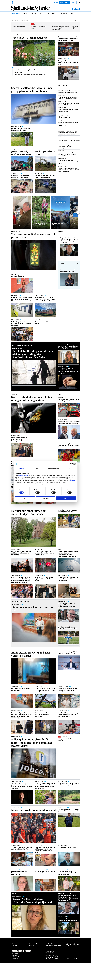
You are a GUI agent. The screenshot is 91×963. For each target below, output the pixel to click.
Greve (34, 24)
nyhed (65, 101)
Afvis (25, 498)
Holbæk (60, 95)
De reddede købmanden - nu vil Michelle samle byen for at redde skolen (21, 872)
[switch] (37, 492)
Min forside (26, 13)
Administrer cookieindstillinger (53, 945)
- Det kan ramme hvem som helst (21, 785)
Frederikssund (14, 272)
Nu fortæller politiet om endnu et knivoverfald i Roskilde (68, 104)
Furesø (13, 295)
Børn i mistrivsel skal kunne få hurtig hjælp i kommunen (68, 347)
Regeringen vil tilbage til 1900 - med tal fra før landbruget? (68, 652)
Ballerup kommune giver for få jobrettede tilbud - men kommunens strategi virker (32, 743)
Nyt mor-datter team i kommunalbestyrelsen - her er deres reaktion (69, 872)
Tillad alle (66, 498)
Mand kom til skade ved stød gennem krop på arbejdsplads (67, 91)
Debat (53, 13)
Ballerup (37, 173)
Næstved (13, 173)
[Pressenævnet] (52, 956)
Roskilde (60, 101)
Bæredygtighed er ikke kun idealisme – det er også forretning (67, 690)
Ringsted (14, 34)
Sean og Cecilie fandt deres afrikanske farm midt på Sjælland (32, 900)
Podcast (20, 348)
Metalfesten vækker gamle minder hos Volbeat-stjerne (20, 176)
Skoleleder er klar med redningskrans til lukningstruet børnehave (20, 439)
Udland (60, 158)
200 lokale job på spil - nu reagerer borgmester (19, 275)
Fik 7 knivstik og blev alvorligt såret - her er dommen (45, 176)
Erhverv (48, 13)
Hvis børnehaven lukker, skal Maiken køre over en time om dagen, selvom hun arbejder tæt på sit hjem (45, 785)
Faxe (59, 150)
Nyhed (19, 34)
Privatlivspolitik (49, 943)
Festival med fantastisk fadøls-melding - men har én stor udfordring (21, 553)
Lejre (59, 507)
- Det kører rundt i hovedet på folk (45, 299)
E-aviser (56, 2)
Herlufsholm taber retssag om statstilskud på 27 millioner (28, 512)
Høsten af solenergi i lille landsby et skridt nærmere (67, 919)
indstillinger (71, 480)
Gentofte (60, 107)
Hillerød (37, 459)
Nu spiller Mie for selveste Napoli (68, 628)
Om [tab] (69, 468)
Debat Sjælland (69, 235)
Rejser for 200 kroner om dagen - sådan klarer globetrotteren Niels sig (66, 605)
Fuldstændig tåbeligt (21, 848)
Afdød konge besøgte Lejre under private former (67, 511)
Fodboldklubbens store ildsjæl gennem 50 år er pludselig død (67, 98)
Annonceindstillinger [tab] (53, 468)
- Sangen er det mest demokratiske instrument (68, 132)
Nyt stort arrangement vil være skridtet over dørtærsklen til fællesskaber (68, 154)
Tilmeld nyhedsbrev (34, 943)
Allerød (60, 34)
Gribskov (14, 604)
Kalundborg (61, 129)
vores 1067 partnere (23, 475)
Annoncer (14, 945)
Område (34, 13)
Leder (67, 267)
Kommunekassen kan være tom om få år (33, 608)
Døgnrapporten (22, 24)
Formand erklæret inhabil (67, 847)
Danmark (60, 397)
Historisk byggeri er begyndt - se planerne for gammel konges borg (45, 152)
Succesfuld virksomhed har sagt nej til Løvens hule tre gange (44, 579)
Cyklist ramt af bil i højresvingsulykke (64, 116)
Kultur (18, 173)
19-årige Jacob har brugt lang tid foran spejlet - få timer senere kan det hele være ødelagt (45, 849)
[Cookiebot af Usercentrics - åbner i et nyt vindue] (69, 464)
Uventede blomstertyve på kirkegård (25, 70)
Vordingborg (38, 869)
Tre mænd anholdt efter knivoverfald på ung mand (33, 235)
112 (17, 85)
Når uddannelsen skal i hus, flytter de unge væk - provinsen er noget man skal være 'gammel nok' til (68, 897)
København (61, 143)
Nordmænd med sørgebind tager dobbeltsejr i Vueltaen (68, 400)
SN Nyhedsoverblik (16, 13)
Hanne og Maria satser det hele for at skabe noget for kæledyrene (69, 579)
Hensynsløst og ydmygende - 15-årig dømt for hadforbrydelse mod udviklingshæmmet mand (68, 553)
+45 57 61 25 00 (20, 958)
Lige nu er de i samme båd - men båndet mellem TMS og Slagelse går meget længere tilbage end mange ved (20, 579)
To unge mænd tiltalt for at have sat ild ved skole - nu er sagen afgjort (44, 553)
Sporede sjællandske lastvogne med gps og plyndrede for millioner (32, 89)
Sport (72, 13)
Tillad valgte (45, 498)
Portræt (20, 896)
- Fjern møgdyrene (29, 37)
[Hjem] (12, 2)
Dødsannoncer (64, 13)
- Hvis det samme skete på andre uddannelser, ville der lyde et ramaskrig (21, 715)
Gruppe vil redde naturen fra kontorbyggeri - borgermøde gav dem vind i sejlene (68, 38)
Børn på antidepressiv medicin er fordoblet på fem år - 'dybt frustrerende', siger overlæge (68, 370)
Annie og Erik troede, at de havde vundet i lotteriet (68, 110)
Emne (41, 13)
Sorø (59, 120)
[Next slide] (78, 212)
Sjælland (56, 24)
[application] (22, 212)
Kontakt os (31, 945)
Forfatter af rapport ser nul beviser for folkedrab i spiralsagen (67, 146)
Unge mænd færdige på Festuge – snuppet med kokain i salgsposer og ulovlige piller (21, 152)
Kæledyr (19, 126)
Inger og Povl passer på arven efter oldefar (45, 872)
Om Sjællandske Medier (51, 942)
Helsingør (60, 601)
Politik (66, 143)
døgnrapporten (67, 88)
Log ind (73, 2)
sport (64, 95)
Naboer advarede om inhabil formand (33, 810)
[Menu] (79, 2)
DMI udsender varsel (66, 739)
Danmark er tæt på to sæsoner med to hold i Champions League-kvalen (68, 445)
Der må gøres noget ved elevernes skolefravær (67, 270)
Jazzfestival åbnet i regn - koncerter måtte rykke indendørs (69, 139)
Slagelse (15, 24)
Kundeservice (15, 942)
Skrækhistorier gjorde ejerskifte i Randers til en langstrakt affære (69, 422)
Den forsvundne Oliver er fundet (68, 122)
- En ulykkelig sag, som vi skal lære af (45, 690)
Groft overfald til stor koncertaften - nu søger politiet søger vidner (32, 398)
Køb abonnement (64, 2)
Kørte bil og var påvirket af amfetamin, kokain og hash (41, 27)
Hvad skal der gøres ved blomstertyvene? (30, 74)
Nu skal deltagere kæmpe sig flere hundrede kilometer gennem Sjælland (68, 714)
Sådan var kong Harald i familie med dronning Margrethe (43, 714)
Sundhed (19, 781)
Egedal (13, 319)
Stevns (36, 686)
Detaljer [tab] (37, 468)
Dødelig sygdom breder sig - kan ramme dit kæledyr (20, 129)
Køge (12, 149)
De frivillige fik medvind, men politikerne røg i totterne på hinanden (21, 323)
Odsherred (13, 459)
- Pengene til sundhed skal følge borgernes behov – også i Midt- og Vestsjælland (69, 240)
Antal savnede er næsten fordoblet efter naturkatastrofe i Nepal (68, 162)
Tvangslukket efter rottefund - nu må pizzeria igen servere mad (68, 62)
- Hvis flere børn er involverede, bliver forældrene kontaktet (21, 299)
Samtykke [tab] (21, 468)
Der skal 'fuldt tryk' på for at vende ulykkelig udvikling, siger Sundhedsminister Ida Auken (32, 354)
